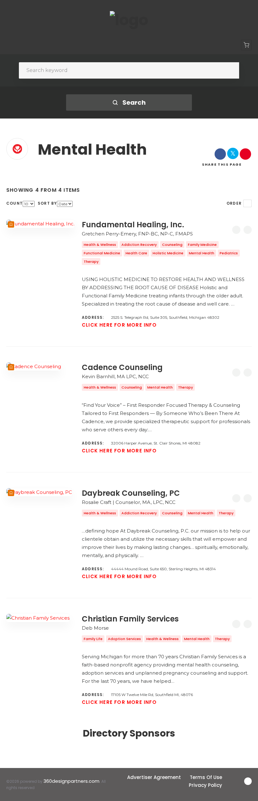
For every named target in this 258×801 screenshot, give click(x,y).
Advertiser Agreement (154, 777)
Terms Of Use (206, 777)
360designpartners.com (71, 781)
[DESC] (247, 203)
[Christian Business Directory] (129, 20)
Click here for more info (119, 325)
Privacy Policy (205, 785)
